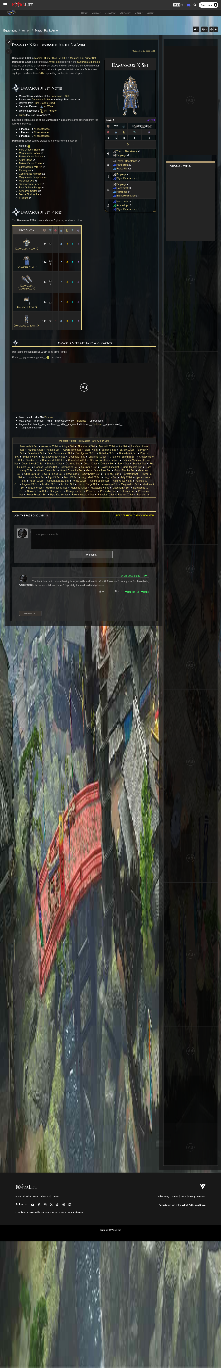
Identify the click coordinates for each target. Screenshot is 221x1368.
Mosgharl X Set (121, 487)
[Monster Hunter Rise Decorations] (124, 125)
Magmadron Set (130, 484)
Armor (26, 30)
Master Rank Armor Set (83, 58)
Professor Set (126, 491)
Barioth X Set (127, 449)
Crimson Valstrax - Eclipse (104, 460)
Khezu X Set (79, 480)
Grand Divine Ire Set (71, 470)
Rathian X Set (125, 494)
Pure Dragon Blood (44, 103)
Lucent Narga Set (87, 484)
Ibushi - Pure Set (35, 477)
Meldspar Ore (26, 180)
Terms (183, 1196)
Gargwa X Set (89, 467)
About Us (45, 1196)
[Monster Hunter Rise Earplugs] (114, 155)
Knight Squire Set (99, 480)
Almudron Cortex (28, 191)
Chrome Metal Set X (53, 460)
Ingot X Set (54, 477)
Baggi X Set (91, 449)
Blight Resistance (126, 178)
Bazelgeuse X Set (85, 453)
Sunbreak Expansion (88, 61)
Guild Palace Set (53, 473)
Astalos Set (53, 449)
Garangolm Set (69, 467)
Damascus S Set (60, 96)
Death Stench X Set (32, 463)
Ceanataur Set (77, 456)
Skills (130, 144)
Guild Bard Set (32, 473)
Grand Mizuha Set (124, 470)
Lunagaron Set (109, 484)
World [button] (138, 13)
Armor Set (54, 61)
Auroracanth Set (72, 449)
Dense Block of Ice (29, 194)
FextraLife (164, 1205)
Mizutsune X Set (100, 487)
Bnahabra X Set (127, 453)
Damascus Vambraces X (26, 287)
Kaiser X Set (36, 480)
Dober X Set (90, 463)
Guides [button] (150, 13)
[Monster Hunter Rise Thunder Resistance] (123, 131)
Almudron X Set (86, 446)
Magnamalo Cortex (29, 153)
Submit (92, 554)
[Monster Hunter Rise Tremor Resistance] (114, 151)
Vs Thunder (50, 110)
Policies (201, 1196)
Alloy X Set (68, 446)
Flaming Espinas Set (45, 467)
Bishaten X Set (107, 453)
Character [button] (110, 13)
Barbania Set (109, 449)
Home (18, 1196)
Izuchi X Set (70, 477)
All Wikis (27, 1196)
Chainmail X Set (97, 456)
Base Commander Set (60, 453)
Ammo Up (122, 205)
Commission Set (77, 460)
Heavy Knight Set (90, 473)
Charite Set (32, 460)
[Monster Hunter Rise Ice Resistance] (134, 131)
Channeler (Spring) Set (122, 456)
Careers (175, 1196)
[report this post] (145, 575)
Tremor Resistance (126, 151)
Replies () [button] (133, 591)
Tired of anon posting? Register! (135, 515)
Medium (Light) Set (56, 487)
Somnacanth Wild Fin (30, 166)
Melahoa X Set (79, 487)
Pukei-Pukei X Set (36, 494)
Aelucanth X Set (28, 446)
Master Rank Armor (47, 30)
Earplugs (121, 155)
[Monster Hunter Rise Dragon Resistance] (149, 131)
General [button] (95, 13)
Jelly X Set (126, 477)
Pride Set (91, 491)
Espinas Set (139, 463)
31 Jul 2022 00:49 (130, 575)
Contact (55, 1196)
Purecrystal (25, 170)
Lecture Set (67, 484)
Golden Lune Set (109, 467)
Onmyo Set (56, 491)
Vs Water (49, 106)
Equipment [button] (125, 13)
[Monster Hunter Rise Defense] (108, 125)
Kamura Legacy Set (58, 480)
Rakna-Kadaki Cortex (30, 163)
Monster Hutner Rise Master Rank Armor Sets (84, 440)
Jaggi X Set (110, 477)
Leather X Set (49, 484)
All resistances (42, 129)
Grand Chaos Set (46, 470)
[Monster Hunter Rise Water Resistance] (116, 131)
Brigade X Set (29, 456)
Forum (36, 1196)
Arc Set (123, 446)
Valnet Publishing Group (193, 1205)
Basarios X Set (36, 453)
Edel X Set (123, 463)
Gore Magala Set (132, 467)
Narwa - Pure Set (36, 491)
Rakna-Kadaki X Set (83, 494)
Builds (22, 115)
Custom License (74, 1212)
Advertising (163, 1196)
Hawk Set (71, 473)
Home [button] (84, 13)
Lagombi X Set (30, 484)
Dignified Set (73, 463)
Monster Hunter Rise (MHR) (49, 58)
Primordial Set (108, 491)
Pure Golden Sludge (30, 187)
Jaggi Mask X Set (90, 477)
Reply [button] (146, 591)
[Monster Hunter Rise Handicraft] (114, 164)
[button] (178, 5)
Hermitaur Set (111, 473)
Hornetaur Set (130, 473)
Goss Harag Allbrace (30, 173)
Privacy (191, 1196)
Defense (49, 417)
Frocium (23, 197)
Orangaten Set (74, 491)
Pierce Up (121, 168)
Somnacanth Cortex (30, 184)
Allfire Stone (25, 160)
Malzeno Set (35, 487)
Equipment (10, 30)
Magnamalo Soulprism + (32, 177)
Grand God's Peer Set (98, 470)
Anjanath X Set (107, 446)
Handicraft (122, 164)
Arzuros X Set (35, 449)
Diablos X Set (54, 463)
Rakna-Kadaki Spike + (31, 156)
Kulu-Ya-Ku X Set (122, 480)
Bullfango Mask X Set (53, 456)
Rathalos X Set (106, 494)
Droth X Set (107, 463)
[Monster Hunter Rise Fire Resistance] (108, 131)
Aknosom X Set (49, 446)
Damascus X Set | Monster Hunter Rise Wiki (48, 45)
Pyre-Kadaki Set (59, 494)
